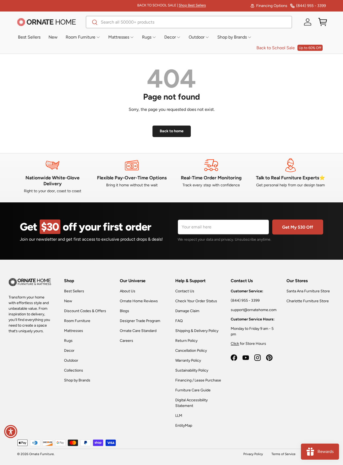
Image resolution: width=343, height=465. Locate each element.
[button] (323, 22)
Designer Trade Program (140, 321)
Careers (126, 340)
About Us (127, 291)
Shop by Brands (77, 380)
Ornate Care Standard (138, 330)
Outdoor (71, 360)
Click (235, 343)
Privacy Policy (253, 454)
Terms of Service (283, 454)
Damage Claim (187, 311)
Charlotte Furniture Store (307, 301)
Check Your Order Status (196, 301)
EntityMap (183, 425)
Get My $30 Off (297, 227)
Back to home (172, 131)
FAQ (179, 321)
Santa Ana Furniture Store (308, 291)
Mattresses (73, 330)
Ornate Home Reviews (139, 301)
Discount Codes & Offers (85, 311)
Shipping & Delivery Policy (196, 330)
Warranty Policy (188, 360)
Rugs (68, 340)
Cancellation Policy (191, 350)
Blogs (124, 311)
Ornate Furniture (41, 454)
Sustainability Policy (191, 370)
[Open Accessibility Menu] (10, 431)
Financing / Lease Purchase (198, 380)
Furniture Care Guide (193, 390)
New (68, 301)
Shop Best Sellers (192, 5)
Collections (73, 370)
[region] (171, 176)
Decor (69, 350)
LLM (178, 415)
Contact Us (184, 291)
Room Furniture (77, 321)
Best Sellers (74, 291)
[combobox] (189, 22)
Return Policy (186, 340)
